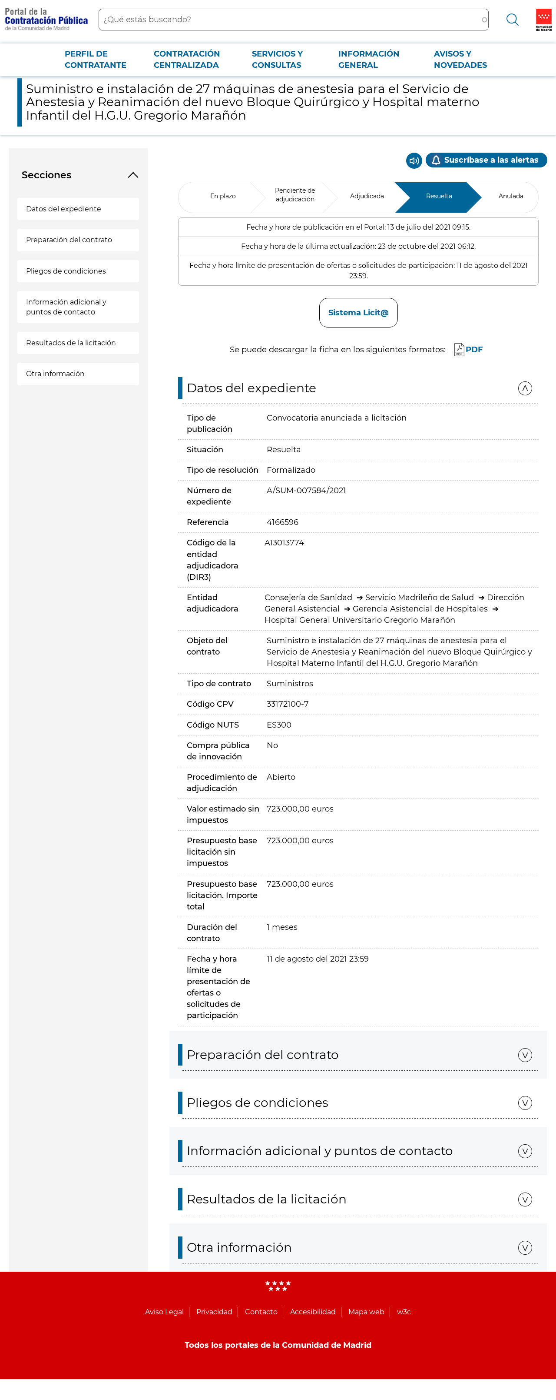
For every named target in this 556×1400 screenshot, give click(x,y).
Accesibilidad (313, 1312)
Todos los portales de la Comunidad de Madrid (278, 1345)
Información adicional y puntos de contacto (66, 307)
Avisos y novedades (460, 59)
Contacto (261, 1312)
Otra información (55, 374)
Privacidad (214, 1312)
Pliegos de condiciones (66, 271)
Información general (369, 59)
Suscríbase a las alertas (491, 160)
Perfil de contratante (95, 59)
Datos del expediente (63, 209)
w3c (404, 1312)
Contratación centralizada (187, 59)
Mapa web (366, 1312)
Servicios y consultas (277, 59)
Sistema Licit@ (358, 312)
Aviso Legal (164, 1312)
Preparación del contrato (69, 240)
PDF (474, 349)
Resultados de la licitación (71, 343)
